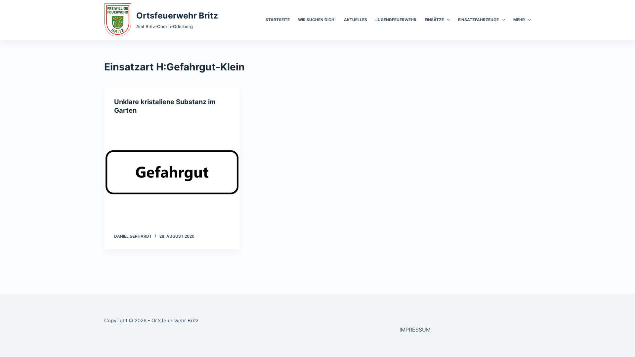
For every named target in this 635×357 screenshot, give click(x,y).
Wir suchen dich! (317, 19)
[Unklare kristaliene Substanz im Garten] (172, 172)
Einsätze (434, 19)
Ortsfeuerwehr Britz (177, 15)
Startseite (278, 19)
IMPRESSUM (415, 329)
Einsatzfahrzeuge (478, 19)
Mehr (519, 19)
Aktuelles (355, 19)
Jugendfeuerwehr (395, 19)
